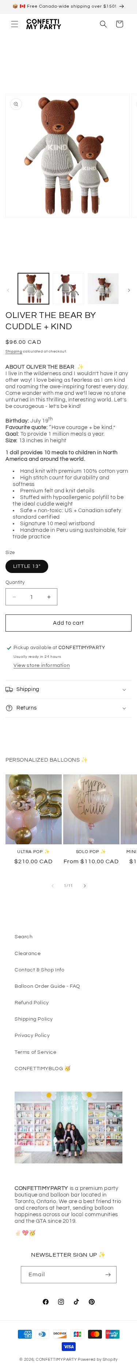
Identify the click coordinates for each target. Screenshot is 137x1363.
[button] (15, 24)
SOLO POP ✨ (91, 851)
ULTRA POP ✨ (33, 851)
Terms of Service (36, 1052)
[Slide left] (8, 290)
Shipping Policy (34, 1019)
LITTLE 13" (27, 566)
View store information (42, 665)
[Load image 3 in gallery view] (103, 288)
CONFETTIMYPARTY (56, 1360)
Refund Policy (32, 1002)
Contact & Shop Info (39, 970)
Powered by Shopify (98, 1360)
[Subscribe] (108, 1274)
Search (24, 936)
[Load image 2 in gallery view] (68, 288)
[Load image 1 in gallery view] (33, 288)
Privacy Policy (32, 1035)
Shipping (13, 351)
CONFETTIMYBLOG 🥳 (43, 1068)
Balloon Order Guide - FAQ (47, 986)
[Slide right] (129, 290)
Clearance (28, 953)
